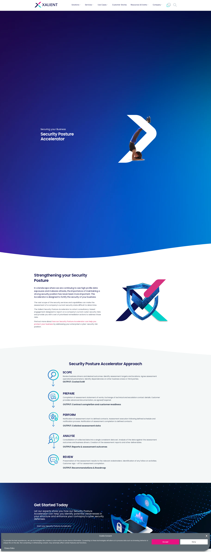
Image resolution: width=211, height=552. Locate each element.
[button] (207, 536)
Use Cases (102, 5)
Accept (165, 542)
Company (157, 5)
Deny (194, 542)
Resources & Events (139, 5)
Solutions (75, 5)
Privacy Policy (9, 548)
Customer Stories (119, 5)
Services (88, 5)
